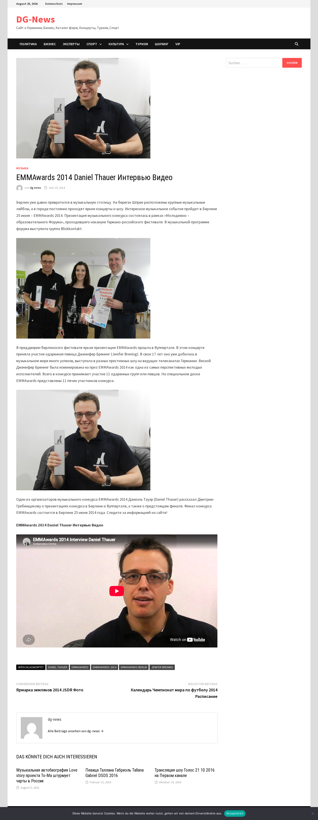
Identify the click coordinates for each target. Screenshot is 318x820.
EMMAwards (80, 667)
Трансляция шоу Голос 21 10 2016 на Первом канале (185, 772)
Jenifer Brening (162, 667)
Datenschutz (54, 4)
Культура (116, 44)
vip (177, 44)
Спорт (92, 44)
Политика (28, 44)
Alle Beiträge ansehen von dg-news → (76, 731)
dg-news (35, 188)
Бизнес (50, 44)
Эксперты (71, 44)
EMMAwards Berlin (134, 667)
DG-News (35, 19)
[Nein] (312, 813)
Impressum (74, 4)
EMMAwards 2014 (104, 667)
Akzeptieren (234, 813)
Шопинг (162, 44)
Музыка (22, 168)
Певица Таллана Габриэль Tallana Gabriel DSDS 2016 (114, 772)
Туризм (141, 44)
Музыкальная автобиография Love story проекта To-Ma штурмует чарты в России (46, 775)
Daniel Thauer (57, 667)
